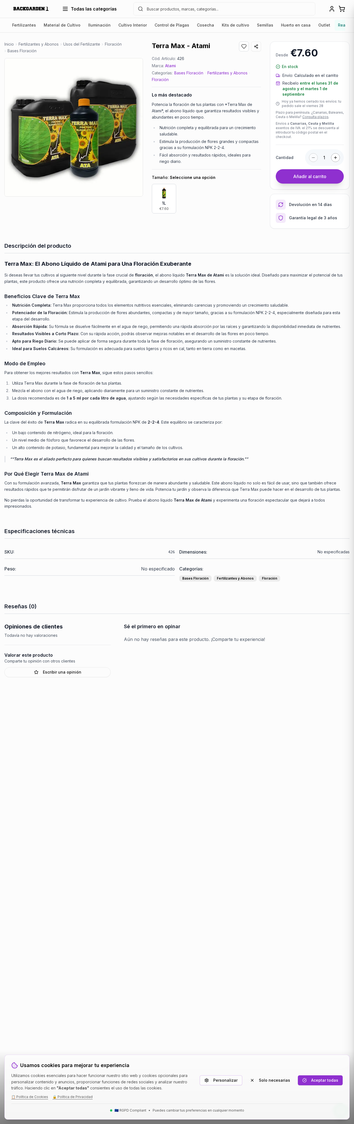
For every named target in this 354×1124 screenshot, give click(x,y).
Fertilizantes (24, 25)
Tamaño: (183, 177)
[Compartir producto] (256, 46)
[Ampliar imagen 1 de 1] (74, 127)
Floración (160, 79)
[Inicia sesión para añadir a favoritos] (244, 46)
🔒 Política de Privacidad (73, 1097)
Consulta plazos (315, 117)
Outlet (324, 25)
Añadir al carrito (309, 176)
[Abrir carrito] (342, 9)
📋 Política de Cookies (29, 1097)
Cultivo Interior (132, 25)
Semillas (265, 25)
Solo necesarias (274, 1080)
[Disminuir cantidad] (313, 157)
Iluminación (99, 25)
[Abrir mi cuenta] (332, 9)
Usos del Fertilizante (81, 44)
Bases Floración (188, 73)
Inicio (9, 44)
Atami (170, 65)
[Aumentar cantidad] (335, 157)
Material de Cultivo (62, 25)
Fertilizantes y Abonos (227, 73)
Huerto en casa (296, 25)
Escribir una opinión (62, 672)
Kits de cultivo (235, 25)
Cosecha (205, 25)
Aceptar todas (324, 1080)
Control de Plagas (172, 25)
